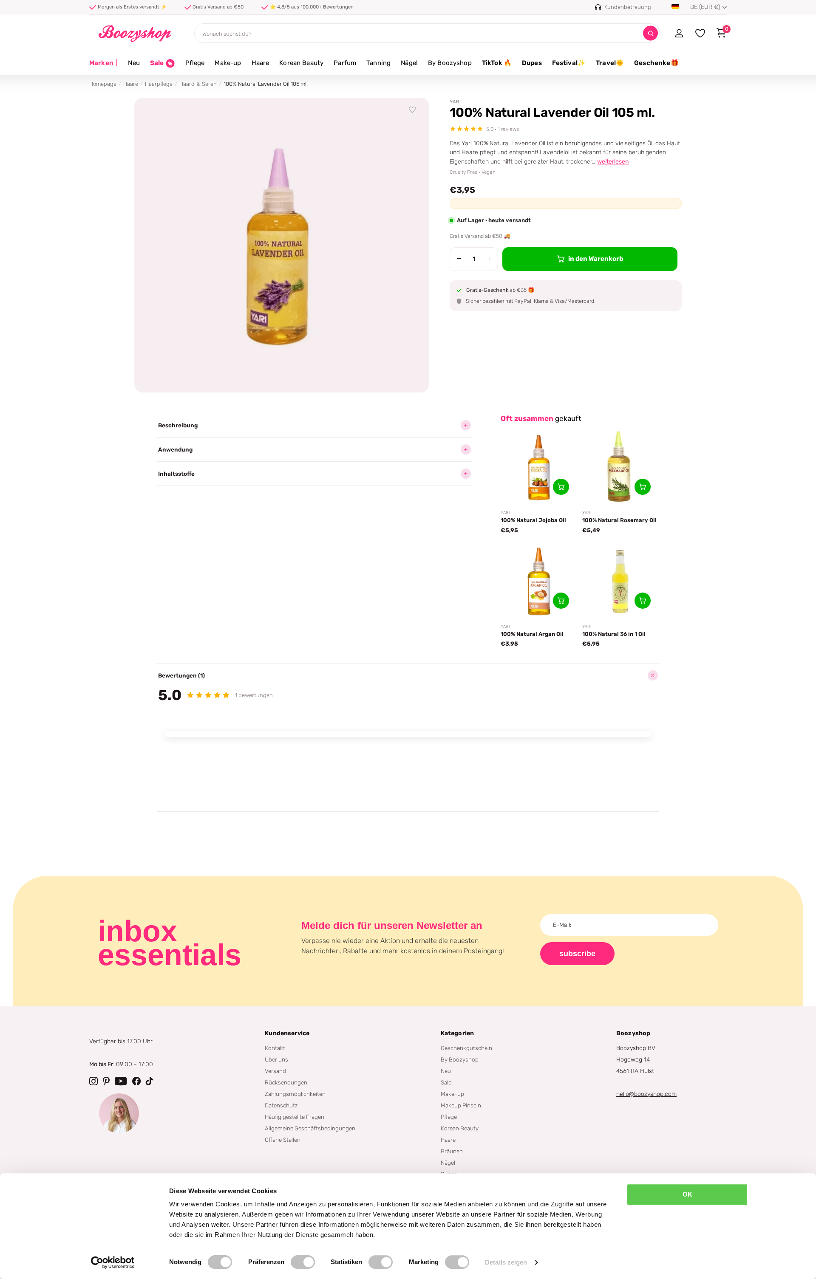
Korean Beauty (301, 63)
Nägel (409, 63)
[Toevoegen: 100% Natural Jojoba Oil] (561, 487)
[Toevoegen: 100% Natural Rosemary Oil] (643, 487)
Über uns (276, 1059)
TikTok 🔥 (497, 63)
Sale (446, 1082)
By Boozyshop (450, 63)
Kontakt (275, 1048)
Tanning (378, 63)
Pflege (195, 63)
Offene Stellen (282, 1139)
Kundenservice (287, 1033)
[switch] (303, 1262)
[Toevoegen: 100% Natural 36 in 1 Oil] (643, 601)
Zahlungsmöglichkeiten (295, 1093)
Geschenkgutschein (466, 1048)
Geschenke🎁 (656, 63)
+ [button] (489, 258)
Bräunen (452, 1151)
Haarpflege (159, 84)
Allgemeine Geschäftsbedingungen (310, 1128)
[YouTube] (121, 1081)
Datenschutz (281, 1105)
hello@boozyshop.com (646, 1094)
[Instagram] (93, 1081)
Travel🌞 (610, 63)
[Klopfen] (149, 1081)
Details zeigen (506, 1262)
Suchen (650, 33)
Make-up (228, 63)
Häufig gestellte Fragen (294, 1116)
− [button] (459, 258)
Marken (103, 63)
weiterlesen (613, 161)
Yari (455, 101)
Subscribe (577, 953)
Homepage (102, 84)
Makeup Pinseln (461, 1105)
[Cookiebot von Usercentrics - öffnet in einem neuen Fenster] (113, 1262)
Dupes (532, 63)
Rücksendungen (286, 1082)
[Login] (679, 33)
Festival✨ (569, 63)
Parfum (345, 63)
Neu (133, 63)
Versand (275, 1070)
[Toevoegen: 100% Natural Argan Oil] (561, 601)
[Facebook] (136, 1081)
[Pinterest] (106, 1081)
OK (687, 1194)
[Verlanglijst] (412, 110)
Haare (260, 63)
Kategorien (457, 1033)
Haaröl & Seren (198, 84)
